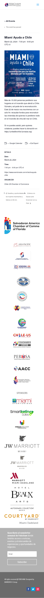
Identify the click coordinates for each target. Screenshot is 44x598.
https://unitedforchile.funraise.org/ (18, 131)
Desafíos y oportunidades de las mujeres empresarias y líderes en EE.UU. (16, 196)
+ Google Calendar (15, 143)
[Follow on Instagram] (38, 589)
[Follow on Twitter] (33, 589)
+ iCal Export (33, 143)
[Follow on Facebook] (28, 589)
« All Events (9, 21)
